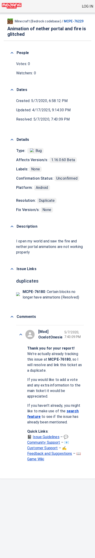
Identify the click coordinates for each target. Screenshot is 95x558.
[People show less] (12, 52)
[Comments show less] (12, 316)
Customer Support (42, 448)
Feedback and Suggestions (49, 453)
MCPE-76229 (73, 21)
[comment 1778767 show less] (20, 334)
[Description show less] (12, 226)
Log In (87, 6)
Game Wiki (35, 459)
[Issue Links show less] (12, 269)
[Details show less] (12, 139)
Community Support (43, 442)
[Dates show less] (12, 89)
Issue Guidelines (46, 437)
